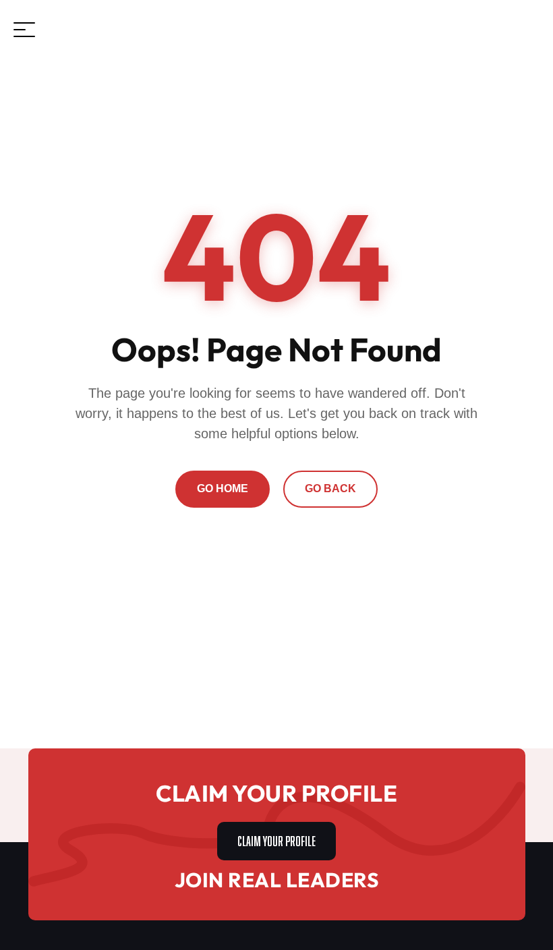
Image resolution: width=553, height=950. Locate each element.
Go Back (330, 488)
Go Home (222, 488)
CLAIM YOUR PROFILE (276, 839)
